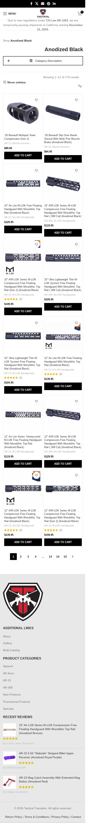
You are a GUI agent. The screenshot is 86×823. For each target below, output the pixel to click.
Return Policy (13, 816)
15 (65, 556)
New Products (12, 694)
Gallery (7, 643)
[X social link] (37, 4)
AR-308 (48, 220)
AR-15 (7, 143)
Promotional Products (16, 701)
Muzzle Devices (21, 143)
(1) (20, 378)
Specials (8, 708)
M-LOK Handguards (23, 217)
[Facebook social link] (31, 4)
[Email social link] (43, 4)
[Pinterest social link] (48, 4)
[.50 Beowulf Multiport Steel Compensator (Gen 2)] (23, 113)
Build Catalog (11, 650)
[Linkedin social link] (54, 4)
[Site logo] (43, 13)
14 (57, 556)
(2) (20, 299)
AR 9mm (8, 673)
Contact (76, 816)
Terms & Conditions (36, 816)
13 (50, 556)
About (6, 636)
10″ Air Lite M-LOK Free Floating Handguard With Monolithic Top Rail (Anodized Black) (23, 209)
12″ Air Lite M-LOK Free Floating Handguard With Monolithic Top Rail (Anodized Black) (63, 362)
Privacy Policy (60, 816)
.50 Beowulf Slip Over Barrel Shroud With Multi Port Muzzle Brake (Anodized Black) (62, 139)
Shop (6, 40)
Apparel (8, 666)
